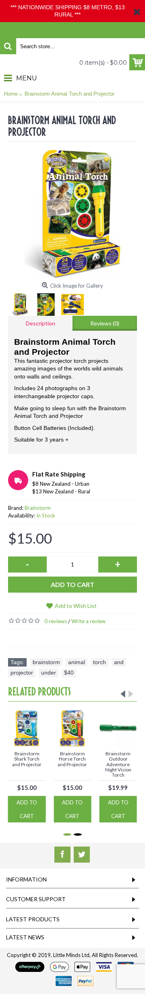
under (48, 672)
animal (76, 662)
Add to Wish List (76, 605)
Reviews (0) (104, 323)
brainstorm (46, 662)
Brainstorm (38, 508)
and (119, 662)
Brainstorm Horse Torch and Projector (72, 759)
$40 (69, 672)
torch (99, 662)
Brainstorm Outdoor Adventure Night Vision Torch (118, 764)
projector (21, 672)
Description (40, 323)
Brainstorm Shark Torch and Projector (26, 759)
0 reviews (55, 621)
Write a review (88, 621)
